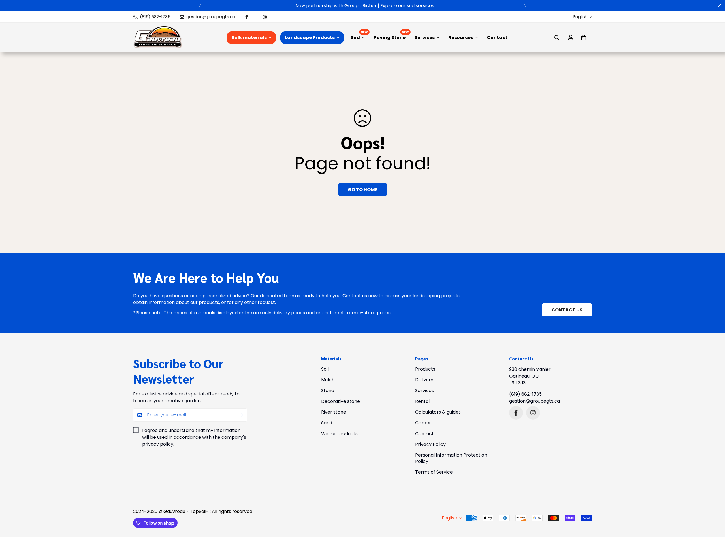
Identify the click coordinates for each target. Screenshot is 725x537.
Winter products (339, 433)
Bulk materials (249, 37)
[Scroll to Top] (713, 506)
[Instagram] (265, 17)
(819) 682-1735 (525, 394)
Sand (326, 423)
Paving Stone (390, 37)
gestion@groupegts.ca (534, 401)
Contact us (567, 310)
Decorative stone (340, 401)
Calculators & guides (438, 412)
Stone (327, 390)
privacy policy (157, 444)
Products (425, 369)
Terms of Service (434, 472)
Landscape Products (310, 37)
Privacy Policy (430, 444)
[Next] (525, 5)
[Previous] (200, 5)
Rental (422, 401)
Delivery (424, 379)
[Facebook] (246, 17)
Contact (497, 37)
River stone (333, 412)
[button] (583, 37)
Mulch (327, 379)
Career (423, 423)
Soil (325, 369)
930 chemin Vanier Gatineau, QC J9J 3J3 (530, 376)
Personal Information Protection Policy (451, 458)
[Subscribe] (241, 415)
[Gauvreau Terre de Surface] (158, 37)
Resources (460, 37)
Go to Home (363, 189)
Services (425, 37)
